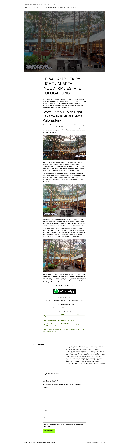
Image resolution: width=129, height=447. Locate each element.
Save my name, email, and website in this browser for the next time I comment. (63, 425)
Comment (46, 387)
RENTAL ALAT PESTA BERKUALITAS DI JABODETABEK (39, 4)
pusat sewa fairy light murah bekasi (84, 356)
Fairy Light (41, 344)
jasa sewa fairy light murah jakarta (87, 347)
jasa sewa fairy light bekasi (72, 346)
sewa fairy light (80, 358)
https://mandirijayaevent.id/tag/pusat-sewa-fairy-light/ (58, 320)
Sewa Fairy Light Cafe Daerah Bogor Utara (83, 359)
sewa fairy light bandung (90, 358)
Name (45, 404)
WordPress (102, 442)
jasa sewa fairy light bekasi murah (88, 346)
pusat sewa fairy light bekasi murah (87, 354)
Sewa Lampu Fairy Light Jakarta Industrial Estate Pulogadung (89, 363)
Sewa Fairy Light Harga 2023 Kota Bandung (81, 361)
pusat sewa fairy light (93, 353)
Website (45, 417)
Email (45, 411)
